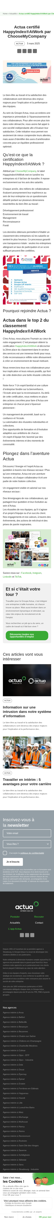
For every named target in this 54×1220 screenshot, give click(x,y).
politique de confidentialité (32, 853)
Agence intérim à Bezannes (15, 1031)
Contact (39, 923)
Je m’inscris (12, 862)
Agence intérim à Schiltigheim (16, 1155)
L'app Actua (14, 929)
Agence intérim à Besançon (15, 1026)
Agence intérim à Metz (13, 1112)
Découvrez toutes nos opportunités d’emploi (22, 635)
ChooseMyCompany (25, 171)
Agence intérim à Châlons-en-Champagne (22, 1041)
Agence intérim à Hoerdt (14, 1098)
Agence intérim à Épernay (14, 1074)
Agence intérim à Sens (13, 1164)
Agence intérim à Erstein (14, 1084)
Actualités (13, 14)
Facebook (26, 573)
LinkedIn (7, 577)
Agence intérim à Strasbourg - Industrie (21, 1169)
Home (5, 14)
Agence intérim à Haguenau (15, 1093)
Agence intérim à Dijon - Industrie (18, 1060)
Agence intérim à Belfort (14, 1017)
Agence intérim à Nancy (14, 1126)
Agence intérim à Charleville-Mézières (20, 1046)
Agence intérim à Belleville (15, 1022)
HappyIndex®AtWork (26, 346)
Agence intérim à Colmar (14, 1050)
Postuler (15, 917)
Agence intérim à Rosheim (15, 1141)
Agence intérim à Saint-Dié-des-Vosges (21, 1145)
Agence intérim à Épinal (13, 1079)
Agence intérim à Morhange (15, 1117)
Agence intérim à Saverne (14, 1150)
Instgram (37, 573)
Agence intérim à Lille (12, 1103)
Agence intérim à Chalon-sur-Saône (19, 1036)
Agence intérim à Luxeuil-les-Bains (18, 1107)
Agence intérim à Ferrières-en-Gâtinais (20, 1088)
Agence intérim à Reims (14, 1131)
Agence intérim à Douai (13, 1069)
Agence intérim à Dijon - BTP (16, 1055)
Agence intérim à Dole (13, 1065)
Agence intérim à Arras (13, 1012)
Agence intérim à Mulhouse (15, 1122)
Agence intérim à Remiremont (16, 1136)
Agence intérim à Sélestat (14, 1160)
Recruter (39, 917)
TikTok (18, 577)
